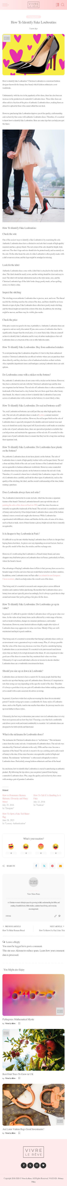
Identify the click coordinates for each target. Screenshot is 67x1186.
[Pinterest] (52, 866)
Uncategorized (33, 17)
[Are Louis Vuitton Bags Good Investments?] (33, 1105)
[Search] (63, 5)
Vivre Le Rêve (33, 890)
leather (41, 414)
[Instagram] (37, 1165)
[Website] (55, 916)
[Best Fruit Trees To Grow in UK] (33, 1050)
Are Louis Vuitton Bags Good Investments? (23, 1129)
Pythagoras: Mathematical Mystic (18, 1019)
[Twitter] (44, 866)
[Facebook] (36, 866)
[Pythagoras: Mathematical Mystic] (33, 995)
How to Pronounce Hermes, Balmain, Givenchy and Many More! (15, 798)
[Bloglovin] (43, 1165)
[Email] (60, 866)
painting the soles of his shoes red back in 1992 (19, 504)
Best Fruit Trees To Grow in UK (17, 1074)
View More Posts (33, 894)
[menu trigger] (6, 5)
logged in (19, 946)
